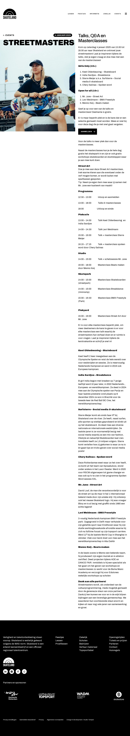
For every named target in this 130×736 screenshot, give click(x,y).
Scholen (83, 640)
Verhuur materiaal (88, 647)
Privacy (41, 720)
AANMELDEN (86, 132)
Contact (113, 647)
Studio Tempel (88, 720)
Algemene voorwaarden (55, 720)
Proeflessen (61, 644)
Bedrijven (84, 644)
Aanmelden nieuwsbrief (28, 720)
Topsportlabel (86, 650)
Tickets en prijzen (118, 640)
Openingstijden (117, 637)
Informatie (94, 14)
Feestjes (82, 14)
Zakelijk (106, 14)
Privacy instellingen (9, 720)
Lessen (71, 14)
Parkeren (113, 644)
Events (118, 14)
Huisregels (114, 650)
